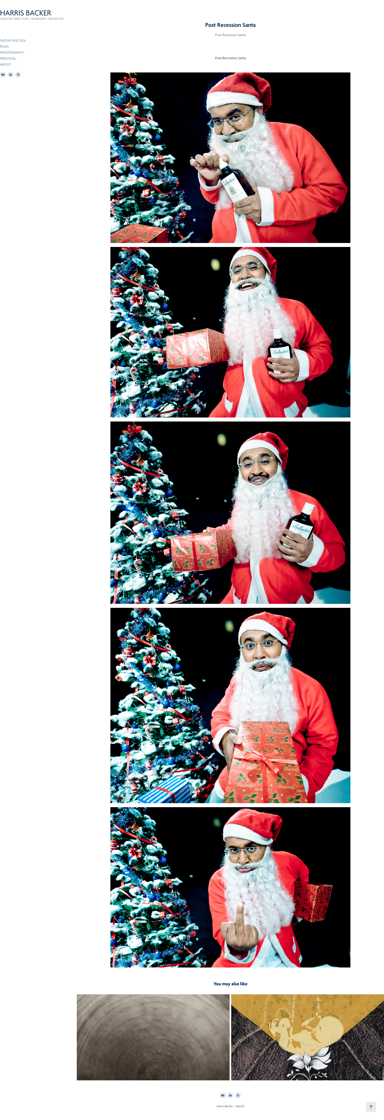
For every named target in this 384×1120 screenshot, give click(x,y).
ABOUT (5, 64)
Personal (8, 58)
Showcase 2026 (13, 40)
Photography (12, 52)
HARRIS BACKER (25, 13)
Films (4, 46)
